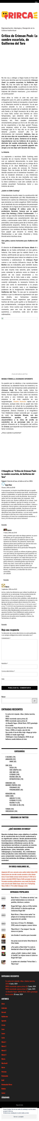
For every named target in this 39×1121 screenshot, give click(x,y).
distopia (34, 874)
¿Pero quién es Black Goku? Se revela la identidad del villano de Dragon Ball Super (23, 948)
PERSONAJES (13, 787)
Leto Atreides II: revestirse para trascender (23, 935)
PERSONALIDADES (15, 789)
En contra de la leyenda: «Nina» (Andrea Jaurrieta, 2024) (20, 715)
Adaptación (4, 872)
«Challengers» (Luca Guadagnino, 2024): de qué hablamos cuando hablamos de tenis (20, 738)
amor (11, 872)
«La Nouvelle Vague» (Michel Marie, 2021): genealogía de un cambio (22, 724)
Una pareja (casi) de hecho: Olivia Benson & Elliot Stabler (24, 942)
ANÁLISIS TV (13, 798)
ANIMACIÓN (9, 759)
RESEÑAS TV (13, 802)
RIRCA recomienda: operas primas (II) (17, 718)
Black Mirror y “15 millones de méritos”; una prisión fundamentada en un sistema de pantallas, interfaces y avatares (24, 899)
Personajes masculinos (7, 881)
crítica (29, 874)
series (3, 884)
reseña (26, 881)
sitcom (22, 884)
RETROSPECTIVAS (15, 779)
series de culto (8, 884)
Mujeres (19, 879)
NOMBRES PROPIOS (11, 785)
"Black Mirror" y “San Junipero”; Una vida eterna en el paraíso (23, 930)
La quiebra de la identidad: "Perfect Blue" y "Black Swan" (23, 962)
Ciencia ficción (5, 874)
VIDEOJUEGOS (10, 811)
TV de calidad (14, 886)
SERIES (8, 796)
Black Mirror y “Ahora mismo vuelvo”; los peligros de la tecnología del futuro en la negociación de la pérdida (23, 916)
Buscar (4, 696)
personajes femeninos (30, 879)
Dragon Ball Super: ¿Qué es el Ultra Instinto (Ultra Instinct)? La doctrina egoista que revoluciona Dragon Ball (24, 908)
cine (10, 874)
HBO (31, 877)
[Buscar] (34, 700)
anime (20, 872)
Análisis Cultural (31, 872)
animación (16, 872)
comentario (25, 874)
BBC (36, 872)
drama (3, 877)
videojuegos (21, 886)
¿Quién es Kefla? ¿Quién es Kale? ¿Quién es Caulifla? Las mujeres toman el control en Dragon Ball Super (24, 955)
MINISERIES (9, 783)
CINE (7, 765)
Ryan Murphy (32, 881)
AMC (9, 872)
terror (26, 884)
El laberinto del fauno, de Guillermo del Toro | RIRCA (20, 481)
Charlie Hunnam (19, 402)
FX (29, 877)
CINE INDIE (13, 772)
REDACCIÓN (9, 793)
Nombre (5, 663)
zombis (26, 886)
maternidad (9, 879)
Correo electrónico (8, 671)
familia (20, 877)
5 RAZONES (9, 757)
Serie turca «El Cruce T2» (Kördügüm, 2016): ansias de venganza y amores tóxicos (24, 924)
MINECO (14, 879)
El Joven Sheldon (9, 877)
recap (23, 881)
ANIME (11, 761)
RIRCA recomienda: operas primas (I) (16, 721)
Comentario (6, 638)
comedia (19, 874)
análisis (24, 872)
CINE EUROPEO (14, 770)
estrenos (16, 877)
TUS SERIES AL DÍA (15, 805)
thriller (7, 886)
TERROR (8, 809)
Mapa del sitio (19, 1105)
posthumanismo (17, 881)
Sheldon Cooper (16, 884)
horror (34, 877)
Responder (4, 525)
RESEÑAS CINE (14, 776)
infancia (4, 879)
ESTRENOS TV (14, 800)
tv (9, 886)
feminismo (25, 877)
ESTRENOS (13, 774)
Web (3, 679)
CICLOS (12, 767)
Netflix (23, 879)
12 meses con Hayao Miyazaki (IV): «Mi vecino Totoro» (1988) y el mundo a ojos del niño (19, 728)
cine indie (14, 874)
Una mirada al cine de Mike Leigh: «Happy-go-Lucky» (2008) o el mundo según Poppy (21, 733)
